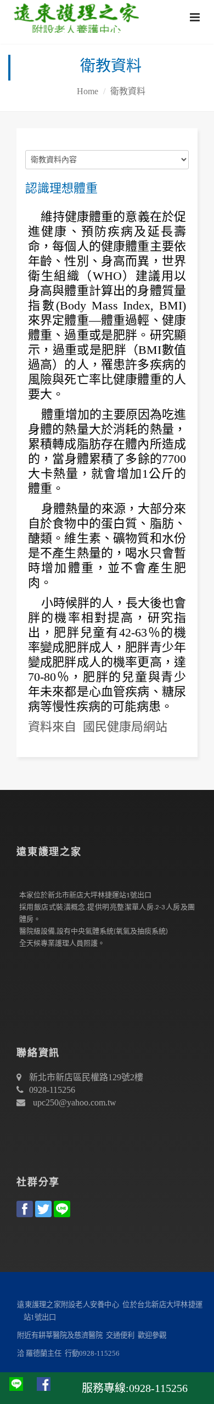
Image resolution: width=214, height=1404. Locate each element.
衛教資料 (127, 91)
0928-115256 (52, 1089)
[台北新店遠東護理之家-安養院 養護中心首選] (73, 16)
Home (87, 91)
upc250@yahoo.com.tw (74, 1102)
